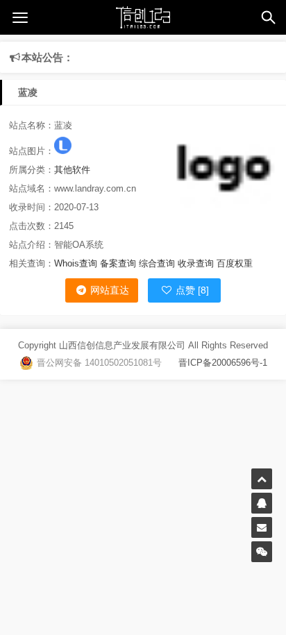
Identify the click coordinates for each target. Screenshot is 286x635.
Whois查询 (75, 263)
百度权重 (235, 263)
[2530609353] (261, 503)
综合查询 (157, 263)
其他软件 (72, 169)
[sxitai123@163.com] (261, 527)
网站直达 (108, 290)
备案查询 (118, 263)
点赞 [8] (191, 290)
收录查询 (196, 263)
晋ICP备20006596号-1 (214, 362)
